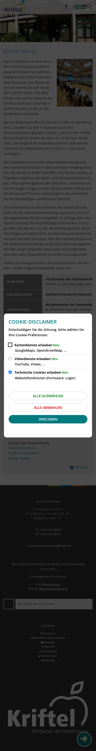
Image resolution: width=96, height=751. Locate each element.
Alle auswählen (48, 396)
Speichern (48, 419)
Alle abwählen (48, 407)
